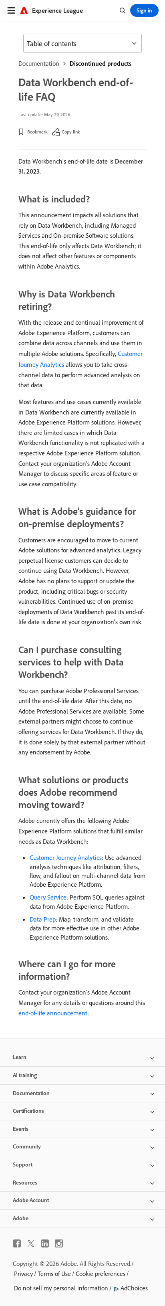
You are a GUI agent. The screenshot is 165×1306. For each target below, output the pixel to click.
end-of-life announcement (53, 1013)
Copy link (71, 132)
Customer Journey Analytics (66, 857)
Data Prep (43, 919)
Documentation (38, 63)
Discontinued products (100, 63)
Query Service (48, 897)
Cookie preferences (100, 1274)
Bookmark (37, 132)
